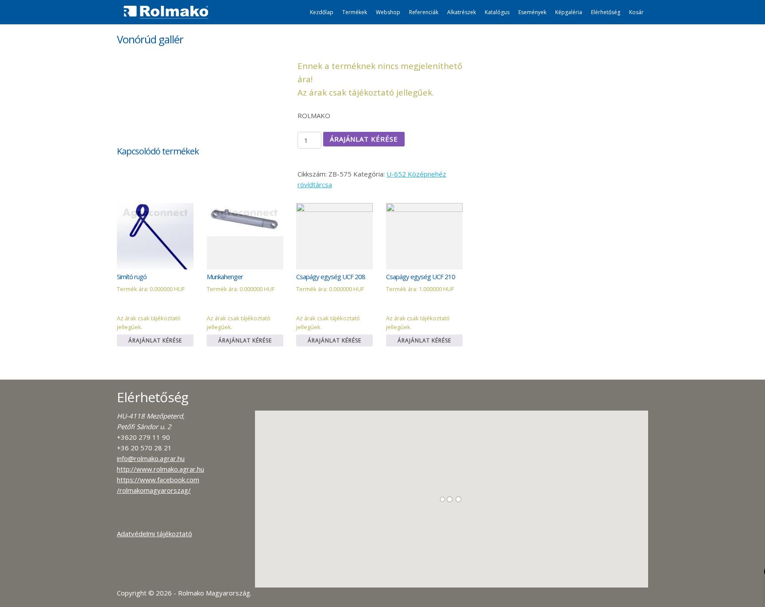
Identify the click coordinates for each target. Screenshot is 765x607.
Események (532, 12)
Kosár (636, 12)
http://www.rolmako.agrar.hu (160, 469)
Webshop (388, 12)
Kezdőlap (321, 12)
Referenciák (423, 12)
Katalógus (497, 12)
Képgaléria (568, 12)
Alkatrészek (461, 12)
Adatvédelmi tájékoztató (154, 533)
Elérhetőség (605, 12)
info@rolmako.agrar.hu (151, 458)
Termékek (354, 12)
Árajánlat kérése (364, 138)
